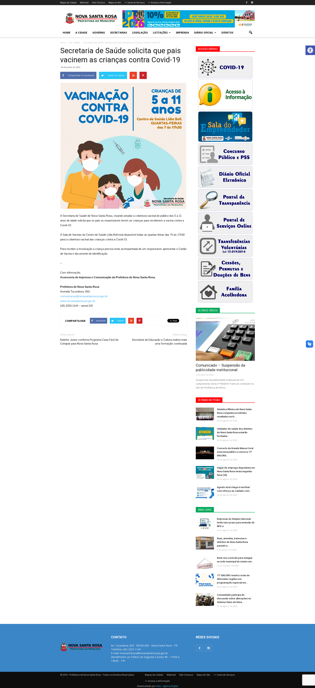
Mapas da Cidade (68, 2)
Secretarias (118, 32)
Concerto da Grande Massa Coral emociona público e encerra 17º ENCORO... (235, 452)
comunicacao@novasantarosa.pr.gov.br (84, 296)
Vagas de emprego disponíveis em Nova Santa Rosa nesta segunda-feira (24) (236, 471)
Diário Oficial (203, 32)
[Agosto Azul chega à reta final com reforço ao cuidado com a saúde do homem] (205, 491)
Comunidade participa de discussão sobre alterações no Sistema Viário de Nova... (234, 598)
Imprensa (182, 32)
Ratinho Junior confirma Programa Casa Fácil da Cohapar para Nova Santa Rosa (89, 341)
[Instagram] (252, 2)
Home (66, 32)
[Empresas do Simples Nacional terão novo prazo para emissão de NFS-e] (205, 523)
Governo (98, 32)
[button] (310, 50)
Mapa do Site (114, 2)
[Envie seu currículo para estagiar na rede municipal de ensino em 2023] (205, 562)
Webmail (84, 2)
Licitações (160, 32)
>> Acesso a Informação (159, 2)
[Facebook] (246, 2)
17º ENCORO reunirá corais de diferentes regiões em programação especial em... (233, 579)
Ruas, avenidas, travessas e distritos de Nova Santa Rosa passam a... (232, 542)
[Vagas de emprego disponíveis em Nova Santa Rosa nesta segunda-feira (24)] (205, 472)
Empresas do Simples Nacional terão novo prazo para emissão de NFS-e (235, 523)
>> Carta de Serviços (135, 2)
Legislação (140, 32)
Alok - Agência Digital (167, 686)
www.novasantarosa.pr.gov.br (77, 300)
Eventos (227, 32)
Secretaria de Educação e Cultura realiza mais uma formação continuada (159, 341)
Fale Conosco (98, 2)
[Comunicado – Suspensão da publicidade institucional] (225, 339)
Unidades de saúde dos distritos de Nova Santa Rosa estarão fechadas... (234, 432)
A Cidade (81, 32)
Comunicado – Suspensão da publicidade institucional (220, 367)
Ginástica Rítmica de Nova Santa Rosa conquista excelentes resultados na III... (234, 413)
